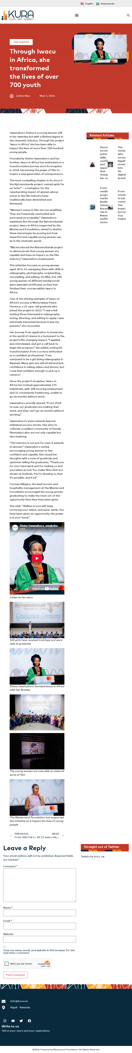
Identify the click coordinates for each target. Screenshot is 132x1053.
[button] (76, 15)
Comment (10, 866)
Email (7, 921)
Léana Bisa (23, 96)
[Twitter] (21, 1021)
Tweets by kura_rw (92, 856)
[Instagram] (5, 1021)
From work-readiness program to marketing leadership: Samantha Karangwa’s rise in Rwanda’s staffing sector (107, 205)
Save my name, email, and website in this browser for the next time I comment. (39, 951)
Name (8, 907)
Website (8, 934)
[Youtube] (13, 1021)
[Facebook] (29, 1021)
